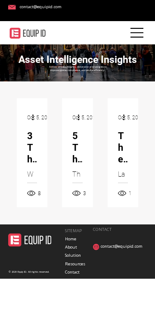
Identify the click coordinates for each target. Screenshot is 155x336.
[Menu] (137, 32)
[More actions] (36, 117)
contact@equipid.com (41, 6)
